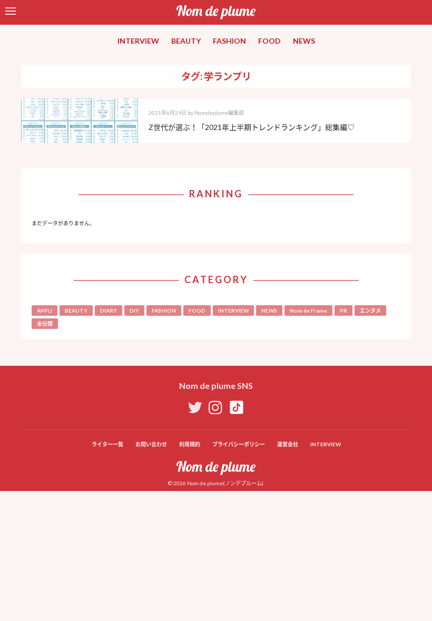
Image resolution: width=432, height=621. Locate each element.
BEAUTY (186, 40)
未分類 (45, 323)
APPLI (44, 310)
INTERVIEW (138, 40)
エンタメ (370, 310)
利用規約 (189, 444)
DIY (134, 310)
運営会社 (287, 444)
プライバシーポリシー (238, 444)
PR (343, 310)
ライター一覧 (107, 444)
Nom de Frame (308, 310)
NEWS (304, 40)
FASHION (229, 40)
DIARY (108, 310)
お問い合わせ (151, 444)
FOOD (269, 40)
